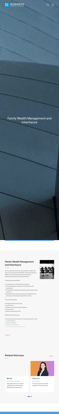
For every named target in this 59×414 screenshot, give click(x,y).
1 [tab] (28, 396)
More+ (51, 356)
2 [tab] (31, 396)
